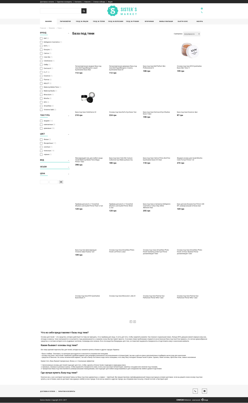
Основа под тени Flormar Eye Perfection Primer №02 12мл (187, 297)
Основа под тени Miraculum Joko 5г (122, 296)
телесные (49, 151)
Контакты (78, 2)
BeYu (47, 46)
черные (48, 154)
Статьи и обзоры (99, 2)
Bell (46, 38)
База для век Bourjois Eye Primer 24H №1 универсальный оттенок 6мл (190, 205)
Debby (47, 65)
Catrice (47, 53)
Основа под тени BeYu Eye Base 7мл (122, 112)
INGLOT (47, 83)
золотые (48, 147)
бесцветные (50, 143)
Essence (48, 76)
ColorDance (49, 61)
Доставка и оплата (47, 2)
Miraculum (49, 95)
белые (47, 139)
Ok (61, 182)
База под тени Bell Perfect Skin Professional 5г (154, 67)
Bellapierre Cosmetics (53, 42)
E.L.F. (47, 72)
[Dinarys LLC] (204, 400)
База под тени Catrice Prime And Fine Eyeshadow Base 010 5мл (156, 159)
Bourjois (48, 49)
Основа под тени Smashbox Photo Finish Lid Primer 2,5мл (121, 251)
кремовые (49, 128)
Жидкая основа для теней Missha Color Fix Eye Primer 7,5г (189, 159)
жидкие (48, 121)
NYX (46, 102)
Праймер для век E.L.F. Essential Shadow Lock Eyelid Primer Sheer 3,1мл (121, 206)
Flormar (48, 80)
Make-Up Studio (50, 91)
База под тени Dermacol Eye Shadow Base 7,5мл (156, 113)
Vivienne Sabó (50, 110)
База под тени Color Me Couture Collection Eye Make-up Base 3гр (121, 159)
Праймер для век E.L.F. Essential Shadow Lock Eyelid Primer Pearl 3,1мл (89, 205)
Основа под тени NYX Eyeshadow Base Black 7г (87, 297)
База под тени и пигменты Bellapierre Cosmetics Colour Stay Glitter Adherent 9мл (156, 206)
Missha (47, 98)
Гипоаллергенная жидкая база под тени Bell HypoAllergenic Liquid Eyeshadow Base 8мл (88, 68)
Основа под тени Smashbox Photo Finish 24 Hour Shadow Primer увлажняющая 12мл (189, 252)
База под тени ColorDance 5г (85, 112)
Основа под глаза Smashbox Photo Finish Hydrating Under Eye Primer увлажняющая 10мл (156, 252)
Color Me (48, 57)
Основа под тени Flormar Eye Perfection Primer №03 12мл (153, 297)
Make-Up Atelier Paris (52, 87)
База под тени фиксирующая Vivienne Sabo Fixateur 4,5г (85, 251)
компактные (49, 124)
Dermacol (48, 68)
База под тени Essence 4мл (187, 112)
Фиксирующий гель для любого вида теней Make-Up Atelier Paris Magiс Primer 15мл (89, 160)
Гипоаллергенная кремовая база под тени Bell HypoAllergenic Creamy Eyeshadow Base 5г (123, 68)
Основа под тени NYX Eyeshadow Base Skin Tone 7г (189, 67)
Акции (110, 2)
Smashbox (49, 106)
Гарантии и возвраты (64, 2)
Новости (87, 2)
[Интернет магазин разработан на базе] (184, 399)
